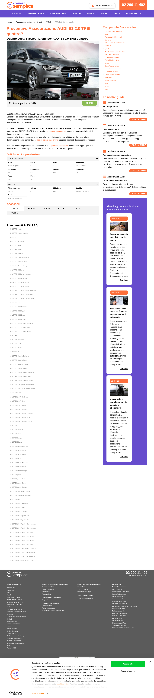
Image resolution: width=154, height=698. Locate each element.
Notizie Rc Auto (117, 589)
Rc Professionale (82, 589)
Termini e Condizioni (13, 624)
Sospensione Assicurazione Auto (123, 628)
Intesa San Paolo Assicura (115, 43)
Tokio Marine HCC (112, 60)
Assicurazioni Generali (113, 37)
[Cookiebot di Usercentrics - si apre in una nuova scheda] (15, 693)
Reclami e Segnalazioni (14, 638)
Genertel (108, 40)
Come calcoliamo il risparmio (16, 617)
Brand (39, 22)
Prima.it (108, 46)
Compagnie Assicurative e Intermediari (125, 606)
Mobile (90, 14)
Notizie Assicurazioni (119, 587)
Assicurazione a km (118, 608)
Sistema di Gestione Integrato (16, 612)
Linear (107, 63)
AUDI (48, 22)
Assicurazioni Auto (48, 587)
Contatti (9, 619)
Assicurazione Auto (24, 22)
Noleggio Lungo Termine (15, 602)
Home (9, 22)
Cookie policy (11, 633)
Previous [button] (9, 95)
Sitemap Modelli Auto (119, 623)
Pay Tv (9, 607)
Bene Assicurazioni (112, 66)
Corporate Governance (14, 609)
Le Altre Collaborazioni (85, 595)
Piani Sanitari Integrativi (14, 604)
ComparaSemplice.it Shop (15, 643)
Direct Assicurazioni (112, 75)
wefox (107, 86)
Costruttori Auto (117, 618)
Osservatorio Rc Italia (119, 601)
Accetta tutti (128, 664)
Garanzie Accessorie (119, 616)
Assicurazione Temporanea (121, 599)
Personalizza (126, 671)
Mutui (117, 14)
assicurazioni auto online (47, 140)
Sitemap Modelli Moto (119, 625)
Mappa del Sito (11, 648)
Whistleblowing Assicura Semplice (53, 610)
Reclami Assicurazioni (49, 608)
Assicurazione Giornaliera (120, 592)
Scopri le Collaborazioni (85, 598)
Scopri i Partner (47, 600)
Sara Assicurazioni (112, 54)
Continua (124, 280)
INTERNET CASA (36, 14)
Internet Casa (11, 588)
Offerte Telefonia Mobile (14, 600)
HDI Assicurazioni (111, 72)
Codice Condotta (12, 631)
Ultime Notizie (133, 14)
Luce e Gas (16, 14)
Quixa (107, 49)
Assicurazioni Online (13, 597)
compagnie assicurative (56, 131)
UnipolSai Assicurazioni (113, 57)
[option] (53, 64)
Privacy (9, 626)
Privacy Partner (12, 629)
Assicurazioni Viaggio (84, 592)
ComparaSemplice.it (14, 585)
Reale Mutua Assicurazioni (115, 51)
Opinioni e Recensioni (14, 641)
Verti (106, 34)
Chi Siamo (10, 614)
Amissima (108, 77)
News (8, 645)
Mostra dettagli (38, 693)
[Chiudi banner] (150, 661)
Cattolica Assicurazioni (113, 31)
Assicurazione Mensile (119, 613)
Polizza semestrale (118, 611)
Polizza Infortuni (47, 594)
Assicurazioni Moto (48, 589)
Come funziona (47, 606)
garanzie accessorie (59, 146)
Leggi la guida (138, 119)
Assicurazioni (58, 14)
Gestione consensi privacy (15, 636)
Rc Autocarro (46, 592)
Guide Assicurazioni (118, 596)
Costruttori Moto (117, 620)
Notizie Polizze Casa (119, 594)
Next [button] (97, 95)
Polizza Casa (81, 587)
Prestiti (76, 14)
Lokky (107, 89)
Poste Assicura (110, 80)
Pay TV (104, 14)
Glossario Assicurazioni (120, 604)
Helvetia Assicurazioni (113, 69)
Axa (106, 83)
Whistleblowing (12, 621)
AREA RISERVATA (104, 6)
